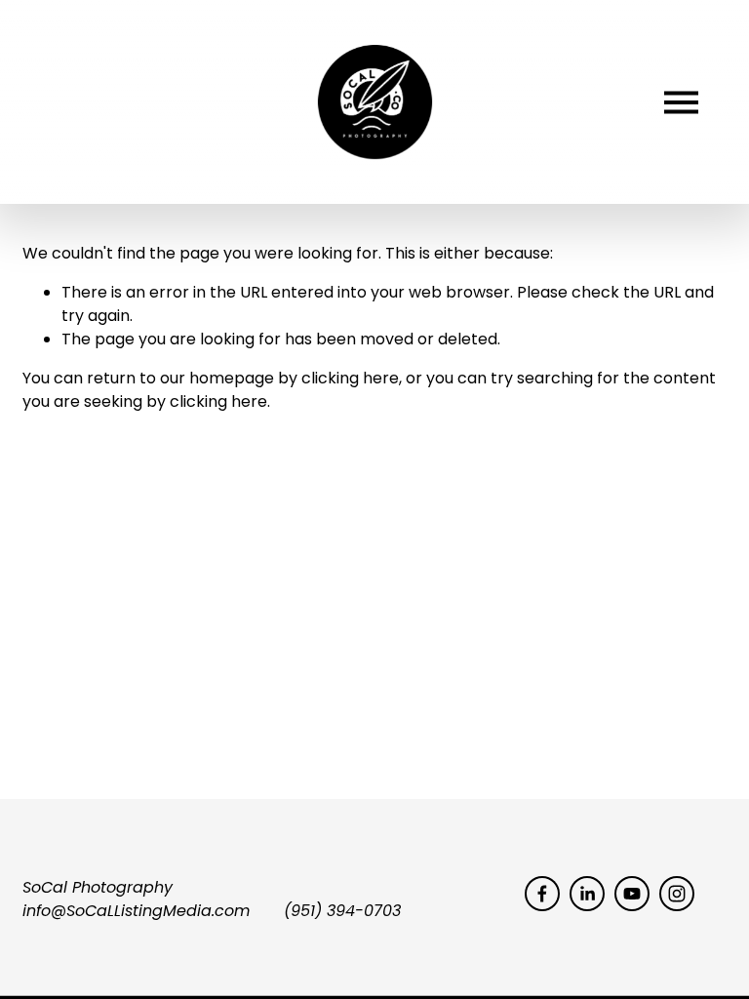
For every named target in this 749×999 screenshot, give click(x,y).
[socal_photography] (676, 893)
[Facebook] (542, 893)
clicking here (350, 378)
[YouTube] (632, 893)
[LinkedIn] (587, 893)
